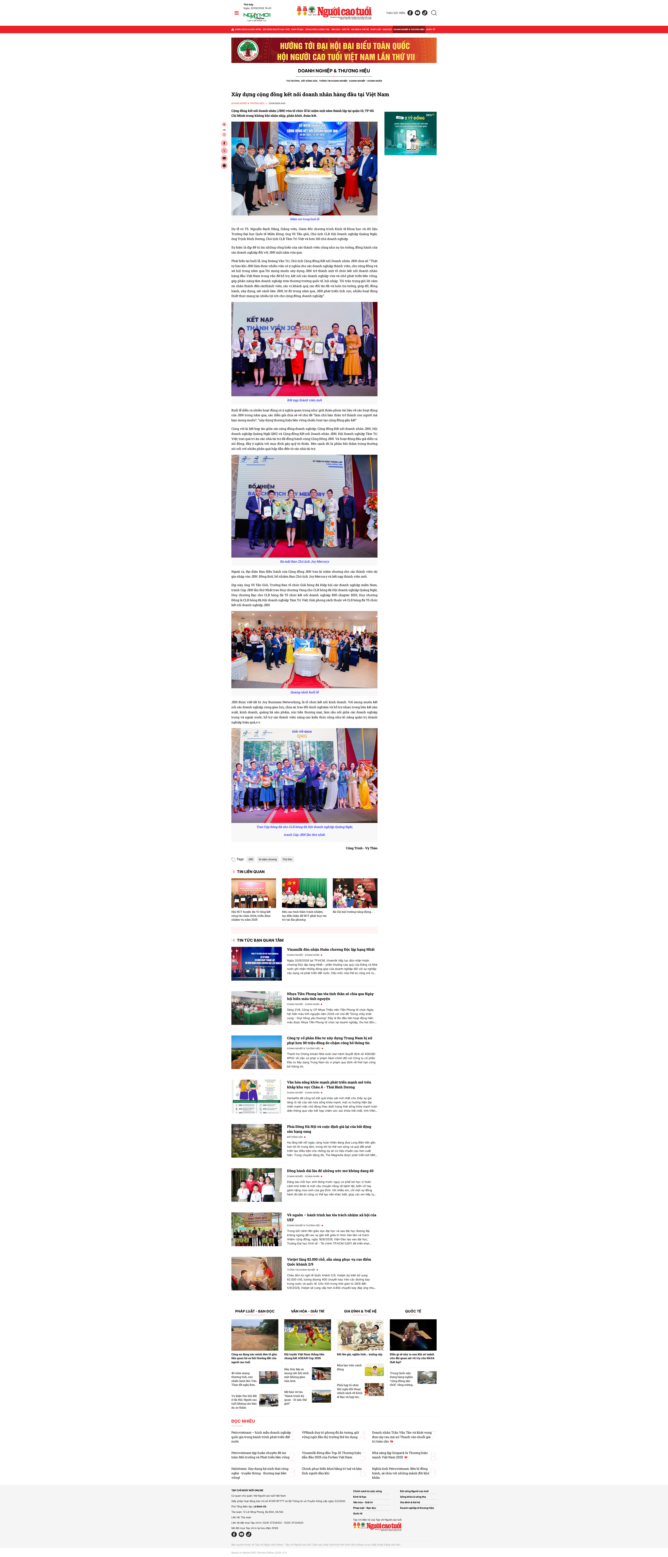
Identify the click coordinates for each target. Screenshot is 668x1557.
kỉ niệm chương (268, 859)
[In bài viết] (224, 165)
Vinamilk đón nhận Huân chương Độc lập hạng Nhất (331, 949)
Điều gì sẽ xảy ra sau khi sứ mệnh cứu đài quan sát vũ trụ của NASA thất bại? (412, 1358)
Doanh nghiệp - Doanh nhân (365, 81)
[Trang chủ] (232, 29)
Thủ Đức (287, 859)
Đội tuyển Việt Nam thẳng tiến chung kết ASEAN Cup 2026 (304, 1356)
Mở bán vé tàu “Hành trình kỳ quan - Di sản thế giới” (295, 1397)
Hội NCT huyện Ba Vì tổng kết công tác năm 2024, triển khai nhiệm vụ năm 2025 (251, 915)
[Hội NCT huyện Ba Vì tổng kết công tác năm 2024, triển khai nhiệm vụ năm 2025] (253, 893)
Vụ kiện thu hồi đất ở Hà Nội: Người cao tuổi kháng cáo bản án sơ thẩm (244, 1401)
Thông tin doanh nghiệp (333, 81)
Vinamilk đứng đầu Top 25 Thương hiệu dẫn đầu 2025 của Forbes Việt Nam (331, 1455)
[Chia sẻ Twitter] (224, 150)
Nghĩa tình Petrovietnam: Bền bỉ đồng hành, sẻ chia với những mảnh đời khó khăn (400, 1473)
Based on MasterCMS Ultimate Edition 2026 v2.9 (259, 1552)
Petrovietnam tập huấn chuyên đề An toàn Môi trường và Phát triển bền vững (260, 1455)
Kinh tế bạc (297, 29)
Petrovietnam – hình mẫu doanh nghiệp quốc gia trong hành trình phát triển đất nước (261, 1436)
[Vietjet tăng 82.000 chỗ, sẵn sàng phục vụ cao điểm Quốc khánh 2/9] (256, 1273)
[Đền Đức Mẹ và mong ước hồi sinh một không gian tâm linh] (321, 1373)
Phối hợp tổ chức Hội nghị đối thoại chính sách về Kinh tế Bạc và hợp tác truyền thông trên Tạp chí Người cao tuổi (349, 1396)
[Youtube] (417, 13)
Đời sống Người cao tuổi (276, 29)
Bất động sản (309, 81)
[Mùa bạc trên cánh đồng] (374, 1369)
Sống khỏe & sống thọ (317, 29)
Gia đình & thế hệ (360, 29)
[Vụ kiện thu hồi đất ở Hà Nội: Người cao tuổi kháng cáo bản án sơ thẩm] (268, 1400)
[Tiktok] (424, 13)
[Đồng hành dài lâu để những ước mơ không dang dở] (256, 1185)
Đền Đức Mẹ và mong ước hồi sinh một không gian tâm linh (296, 1375)
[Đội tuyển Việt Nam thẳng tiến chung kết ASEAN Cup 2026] (307, 1335)
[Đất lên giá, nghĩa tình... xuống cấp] (360, 1335)
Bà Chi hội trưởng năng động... (353, 911)
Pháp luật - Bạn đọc (381, 29)
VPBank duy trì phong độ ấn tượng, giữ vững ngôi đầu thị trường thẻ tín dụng (330, 1434)
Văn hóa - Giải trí (340, 29)
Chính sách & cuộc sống (248, 29)
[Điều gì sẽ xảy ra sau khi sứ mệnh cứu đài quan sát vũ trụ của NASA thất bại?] (413, 1335)
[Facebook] (410, 13)
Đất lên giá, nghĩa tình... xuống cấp (359, 1354)
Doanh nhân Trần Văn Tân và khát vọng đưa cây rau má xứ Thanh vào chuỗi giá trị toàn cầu (402, 1436)
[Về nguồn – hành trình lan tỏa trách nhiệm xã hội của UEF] (256, 1229)
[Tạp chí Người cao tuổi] (257, 21)
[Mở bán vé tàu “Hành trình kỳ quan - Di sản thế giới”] (321, 1396)
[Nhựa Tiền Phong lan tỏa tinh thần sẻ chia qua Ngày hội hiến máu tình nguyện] (256, 1008)
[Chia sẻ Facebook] (224, 143)
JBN (250, 859)
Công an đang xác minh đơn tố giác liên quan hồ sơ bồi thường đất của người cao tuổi (254, 1358)
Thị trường (293, 81)
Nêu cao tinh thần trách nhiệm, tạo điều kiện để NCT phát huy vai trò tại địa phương (304, 915)
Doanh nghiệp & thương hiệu (409, 29)
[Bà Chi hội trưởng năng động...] (355, 893)
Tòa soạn (246, 1517)
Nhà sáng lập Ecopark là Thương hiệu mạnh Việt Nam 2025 (400, 1455)
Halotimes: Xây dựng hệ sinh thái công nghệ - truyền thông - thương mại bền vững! (259, 1473)
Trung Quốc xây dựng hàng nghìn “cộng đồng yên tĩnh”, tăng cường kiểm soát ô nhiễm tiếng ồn (402, 1382)
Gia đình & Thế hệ (360, 1311)
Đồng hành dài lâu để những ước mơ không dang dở (330, 1170)
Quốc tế (430, 29)
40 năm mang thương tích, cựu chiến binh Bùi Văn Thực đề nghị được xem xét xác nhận (244, 1380)
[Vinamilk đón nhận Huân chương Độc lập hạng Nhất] (256, 963)
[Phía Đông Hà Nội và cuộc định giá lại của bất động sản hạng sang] (256, 1141)
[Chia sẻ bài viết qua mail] (224, 158)
